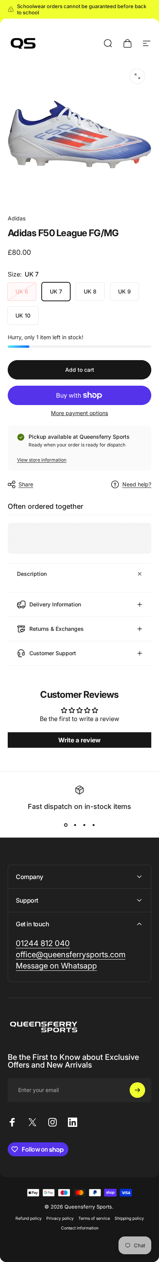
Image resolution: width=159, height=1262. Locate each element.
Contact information (79, 1228)
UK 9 (124, 291)
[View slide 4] (93, 825)
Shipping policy (129, 1218)
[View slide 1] (65, 825)
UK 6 (21, 291)
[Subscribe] (137, 1090)
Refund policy (28, 1218)
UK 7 (56, 291)
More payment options (79, 413)
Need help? (136, 484)
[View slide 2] (75, 825)
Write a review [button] (79, 740)
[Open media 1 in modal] (137, 76)
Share (26, 484)
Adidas (16, 218)
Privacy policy (60, 1218)
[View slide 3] (84, 825)
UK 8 (90, 291)
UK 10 (22, 315)
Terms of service (94, 1218)
